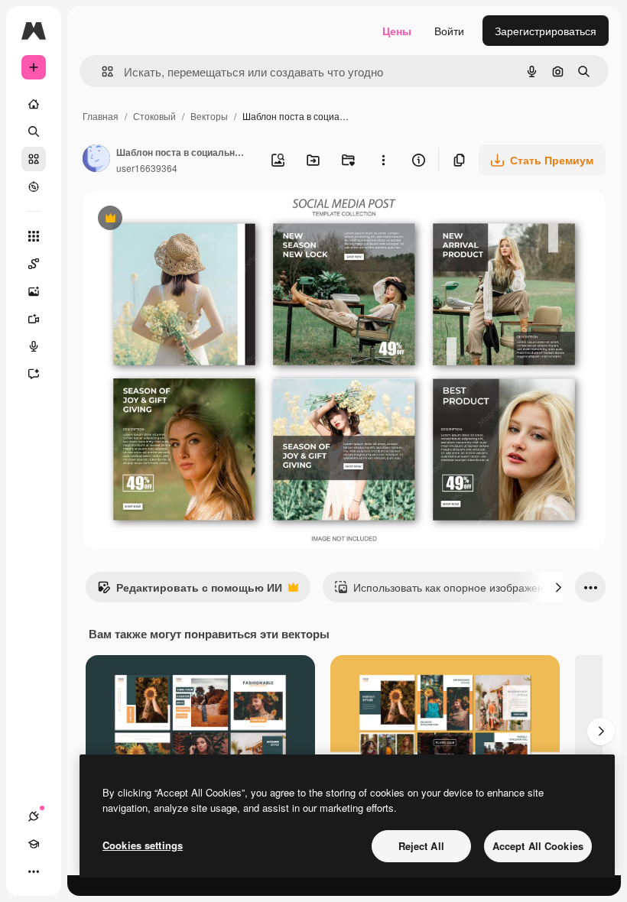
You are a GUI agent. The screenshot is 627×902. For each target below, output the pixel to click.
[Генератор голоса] (33, 346)
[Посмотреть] (33, 186)
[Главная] (33, 104)
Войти (449, 30)
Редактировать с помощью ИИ (189, 590)
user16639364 (146, 167)
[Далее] (558, 587)
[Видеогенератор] (33, 319)
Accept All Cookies (537, 846)
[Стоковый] (33, 159)
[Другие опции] (383, 159)
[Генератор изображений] (33, 291)
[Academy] (33, 844)
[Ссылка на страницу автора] (96, 159)
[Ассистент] (33, 374)
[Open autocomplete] (101, 71)
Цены (396, 30)
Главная (101, 115)
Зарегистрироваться (545, 30)
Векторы (209, 115)
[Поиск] (33, 131)
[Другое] (33, 871)
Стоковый (154, 115)
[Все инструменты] (33, 236)
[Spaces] (33, 263)
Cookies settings (142, 845)
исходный (185, 220)
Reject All (421, 846)
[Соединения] (33, 816)
